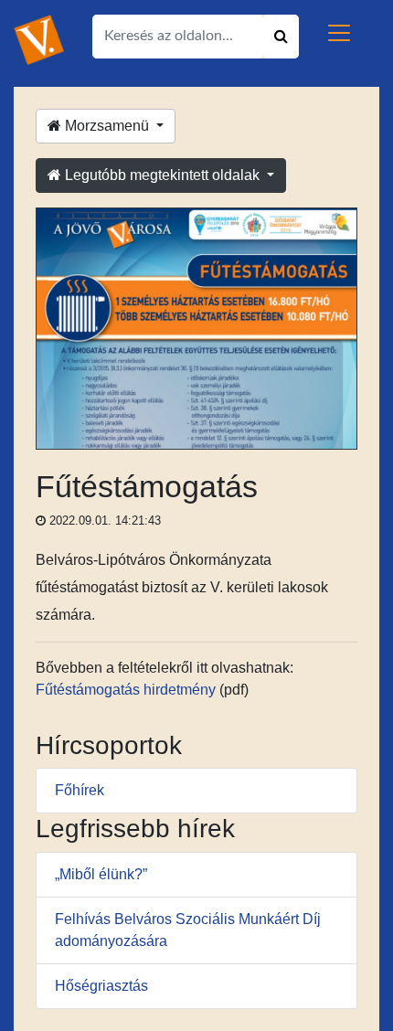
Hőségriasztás (101, 986)
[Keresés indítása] (281, 36)
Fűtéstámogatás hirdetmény (126, 689)
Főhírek (79, 790)
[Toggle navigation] (339, 33)
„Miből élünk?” (101, 874)
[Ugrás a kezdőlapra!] (39, 39)
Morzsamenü (107, 125)
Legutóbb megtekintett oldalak (162, 175)
